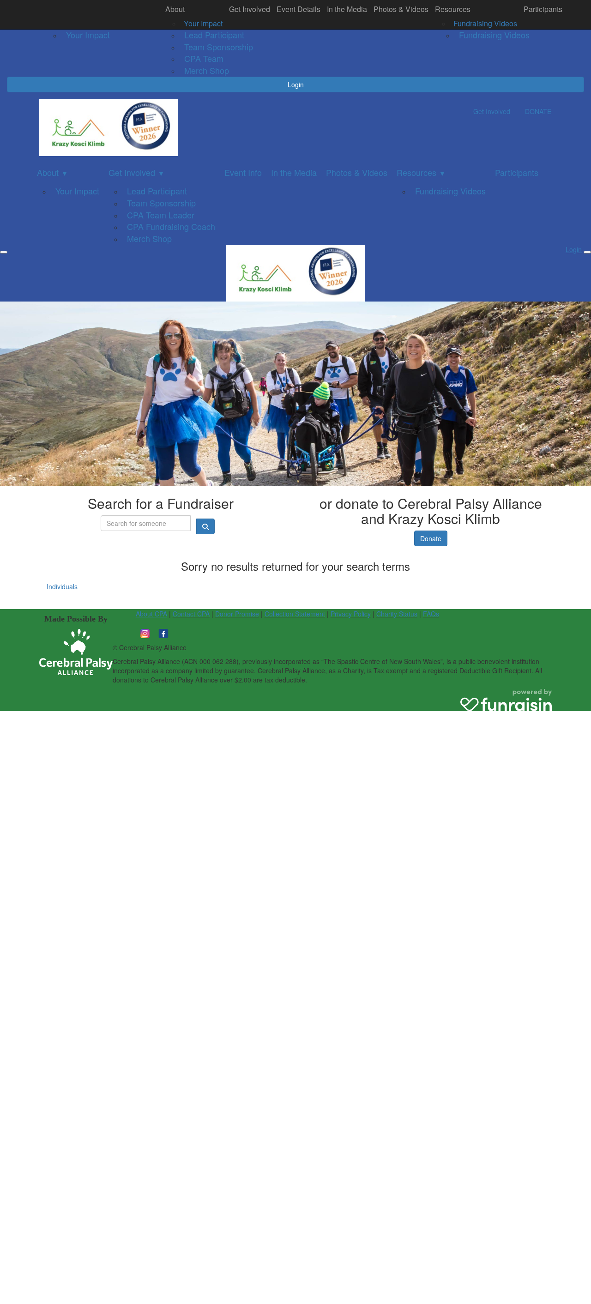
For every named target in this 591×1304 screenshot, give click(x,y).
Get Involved (249, 9)
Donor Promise (237, 613)
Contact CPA (191, 613)
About (175, 9)
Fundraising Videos (485, 23)
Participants (543, 9)
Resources (452, 9)
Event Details (298, 9)
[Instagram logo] (145, 632)
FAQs (431, 613)
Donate (430, 538)
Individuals (62, 586)
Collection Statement (295, 613)
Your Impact (203, 23)
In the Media (347, 9)
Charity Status (396, 613)
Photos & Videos (401, 9)
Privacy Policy (351, 613)
